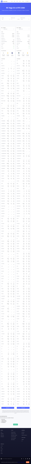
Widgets (23, 439)
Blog (1, 447)
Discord (29, 459)
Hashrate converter (13, 433)
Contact (23, 1)
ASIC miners (23, 432)
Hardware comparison (24, 435)
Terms (1, 451)
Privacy (1, 453)
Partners (2, 448)
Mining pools (2, 436)
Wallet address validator (14, 435)
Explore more (8, 407)
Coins (12, 1)
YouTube (27, 459)
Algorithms (2, 433)
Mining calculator (13, 432)
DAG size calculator (13, 438)
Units (2, 27)
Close (27, 462)
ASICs (17, 1)
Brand (1, 450)
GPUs (14, 1)
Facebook (23, 459)
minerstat (4, 1)
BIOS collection (13, 439)
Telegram (25, 459)
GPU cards (23, 433)
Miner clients (2, 435)
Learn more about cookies (21, 462)
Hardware (4, 27)
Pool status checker (13, 436)
